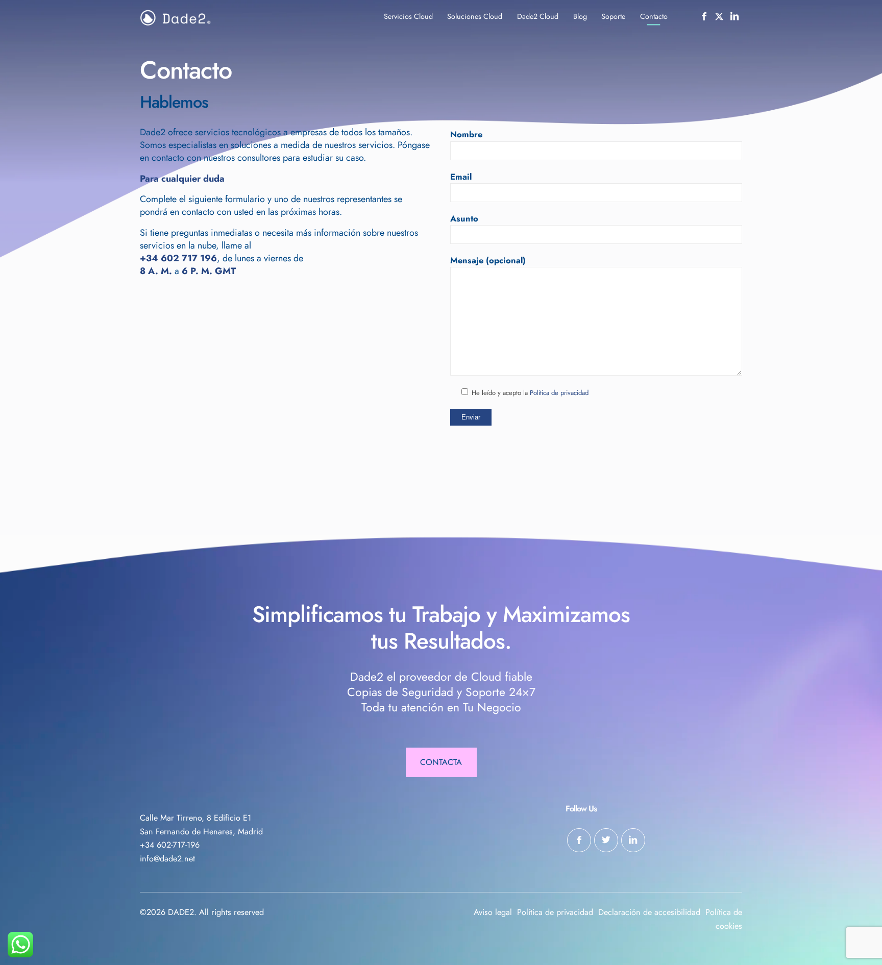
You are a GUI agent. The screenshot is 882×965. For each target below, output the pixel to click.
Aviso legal (493, 912)
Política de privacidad (559, 393)
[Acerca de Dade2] (175, 18)
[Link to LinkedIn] (734, 16)
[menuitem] (408, 17)
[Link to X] (719, 16)
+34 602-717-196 (170, 845)
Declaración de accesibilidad (649, 912)
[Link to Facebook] (704, 16)
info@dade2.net (167, 858)
